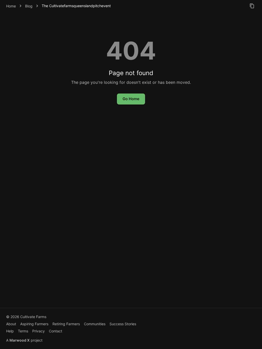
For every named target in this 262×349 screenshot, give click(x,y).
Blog (28, 6)
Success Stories (123, 324)
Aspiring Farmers (34, 324)
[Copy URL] (252, 6)
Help (10, 331)
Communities (94, 324)
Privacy (38, 331)
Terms (23, 331)
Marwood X (19, 340)
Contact (55, 331)
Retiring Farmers (66, 324)
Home (11, 6)
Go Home (131, 98)
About (11, 324)
